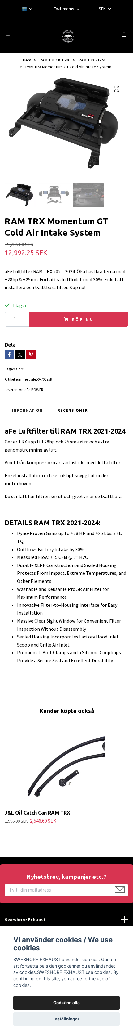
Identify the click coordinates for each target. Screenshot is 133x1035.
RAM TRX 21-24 (92, 60)
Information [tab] (27, 410)
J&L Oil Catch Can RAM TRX (37, 812)
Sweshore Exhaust (25, 919)
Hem (27, 60)
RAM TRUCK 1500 (55, 60)
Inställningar (66, 1018)
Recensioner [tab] (73, 410)
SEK (103, 8)
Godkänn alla (66, 1002)
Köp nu (82, 319)
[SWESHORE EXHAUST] (67, 35)
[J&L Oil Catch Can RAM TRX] (66, 768)
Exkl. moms (64, 8)
